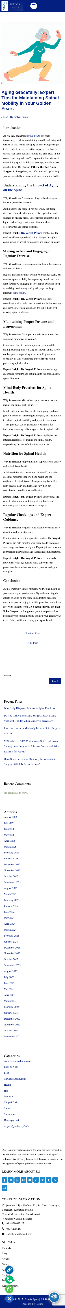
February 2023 (11, 1006)
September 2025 (12, 882)
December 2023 (12, 947)
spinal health (33, 135)
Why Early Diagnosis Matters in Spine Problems (29, 708)
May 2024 (9, 917)
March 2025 (10, 894)
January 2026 (11, 858)
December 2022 (12, 1018)
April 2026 (9, 840)
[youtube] (29, 1180)
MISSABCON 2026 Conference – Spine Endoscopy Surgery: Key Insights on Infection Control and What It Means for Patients (31, 746)
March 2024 (10, 929)
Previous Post (32, 633)
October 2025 (11, 876)
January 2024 (11, 941)
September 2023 (12, 965)
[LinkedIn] (17, 1180)
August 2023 (10, 971)
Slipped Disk (11, 1102)
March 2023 (10, 1000)
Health (7, 1084)
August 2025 (10, 888)
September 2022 (12, 1036)
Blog (5, 117)
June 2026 (9, 829)
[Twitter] (11, 1180)
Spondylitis (10, 1114)
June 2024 (9, 912)
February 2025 (11, 900)
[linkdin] (36, 1180)
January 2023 (11, 1012)
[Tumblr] (48, 1180)
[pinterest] (42, 1180)
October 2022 (11, 1030)
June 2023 (9, 983)
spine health (19, 292)
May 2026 (9, 834)
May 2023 (9, 989)
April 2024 (9, 923)
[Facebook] (4, 1180)
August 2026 (10, 817)
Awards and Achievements (18, 1061)
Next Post (32, 642)
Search (7, 675)
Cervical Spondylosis (15, 1078)
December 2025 (12, 864)
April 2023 (9, 995)
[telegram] (4, 1188)
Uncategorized (11, 1120)
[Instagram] (23, 1180)
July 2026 (9, 823)
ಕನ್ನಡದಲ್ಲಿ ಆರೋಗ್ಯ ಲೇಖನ (17, 1126)
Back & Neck (11, 1066)
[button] (34, 6)
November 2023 (12, 953)
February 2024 (11, 935)
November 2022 (12, 1024)
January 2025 (11, 906)
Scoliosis (8, 1096)
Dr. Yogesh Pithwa (31, 233)
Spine (7, 1108)
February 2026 (11, 852)
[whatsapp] (55, 1180)
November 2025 (12, 870)
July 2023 (9, 977)
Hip (6, 1090)
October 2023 (11, 959)
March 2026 (10, 846)
